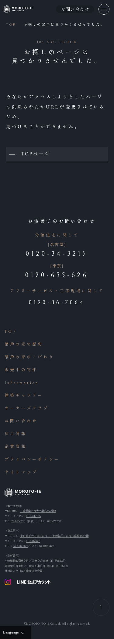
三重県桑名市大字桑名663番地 (38, 511)
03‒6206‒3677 (20, 546)
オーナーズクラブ (27, 408)
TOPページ (35, 154)
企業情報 (16, 447)
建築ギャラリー (24, 395)
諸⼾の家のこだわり (29, 357)
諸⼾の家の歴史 (24, 344)
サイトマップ (21, 472)
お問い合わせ (21, 421)
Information (22, 383)
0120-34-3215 (33, 516)
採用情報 (16, 434)
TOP (11, 331)
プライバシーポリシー (32, 459)
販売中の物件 (21, 370)
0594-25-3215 (18, 521)
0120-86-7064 (57, 302)
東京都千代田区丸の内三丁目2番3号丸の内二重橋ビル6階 (54, 536)
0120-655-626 (33, 541)
